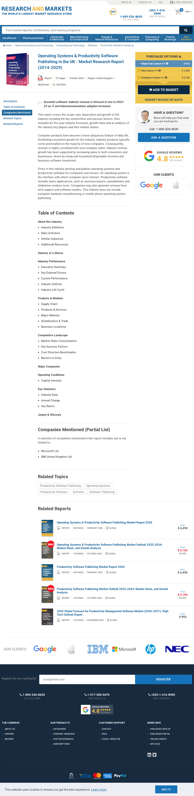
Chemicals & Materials (57, 38)
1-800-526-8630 (131, 16)
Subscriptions (61, 744)
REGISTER (163, 679)
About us (10, 729)
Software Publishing (102, 492)
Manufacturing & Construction (79, 38)
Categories (59, 729)
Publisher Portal (160, 734)
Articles (155, 744)
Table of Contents (14, 106)
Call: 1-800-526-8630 (163, 129)
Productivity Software (53, 492)
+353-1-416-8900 (157, 12)
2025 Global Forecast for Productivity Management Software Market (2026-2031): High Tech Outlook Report (112, 613)
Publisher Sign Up (160, 729)
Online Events (158, 739)
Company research (64, 734)
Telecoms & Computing (152, 38)
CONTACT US (145, 2)
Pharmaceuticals (33, 38)
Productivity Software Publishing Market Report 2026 (91, 567)
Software (78, 492)
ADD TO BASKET (163, 90)
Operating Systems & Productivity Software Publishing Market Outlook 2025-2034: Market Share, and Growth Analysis (109, 546)
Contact (106, 729)
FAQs (104, 734)
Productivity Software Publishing (60, 485)
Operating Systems (98, 485)
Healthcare (9, 38)
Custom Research (63, 739)
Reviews (9, 739)
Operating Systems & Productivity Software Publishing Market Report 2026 (104, 522)
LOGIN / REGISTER (183, 2)
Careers (9, 734)
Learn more (98, 789)
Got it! (166, 789)
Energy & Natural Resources (106, 38)
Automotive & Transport (132, 38)
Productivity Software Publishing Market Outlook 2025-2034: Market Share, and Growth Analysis (112, 590)
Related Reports (13, 123)
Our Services (186, 38)
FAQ (161, 2)
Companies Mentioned (17, 112)
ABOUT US (126, 2)
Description (10, 101)
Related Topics (12, 118)
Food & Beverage (170, 38)
